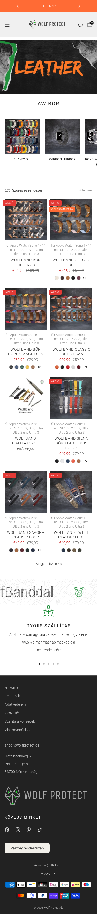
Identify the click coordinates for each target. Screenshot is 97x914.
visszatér (12, 713)
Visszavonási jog (18, 730)
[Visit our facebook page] (6, 829)
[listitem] (48, 6)
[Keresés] (80, 24)
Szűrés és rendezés (27, 190)
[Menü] (7, 24)
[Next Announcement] (79, 6)
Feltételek (12, 696)
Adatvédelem (15, 704)
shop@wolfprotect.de (22, 745)
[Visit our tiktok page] (39, 829)
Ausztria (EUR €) (46, 865)
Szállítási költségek (20, 721)
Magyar (46, 873)
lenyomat (12, 687)
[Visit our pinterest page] (28, 829)
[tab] (39, 664)
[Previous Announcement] (17, 6)
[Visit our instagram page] (17, 829)
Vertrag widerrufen (27, 848)
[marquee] (48, 592)
